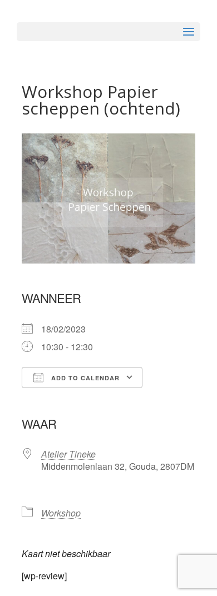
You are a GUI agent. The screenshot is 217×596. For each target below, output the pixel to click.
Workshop (61, 512)
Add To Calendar (84, 378)
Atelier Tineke (68, 454)
